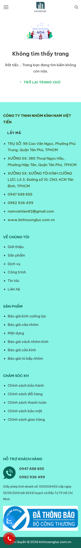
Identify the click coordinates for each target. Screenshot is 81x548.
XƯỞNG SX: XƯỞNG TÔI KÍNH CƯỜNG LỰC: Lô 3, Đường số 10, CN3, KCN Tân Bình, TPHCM (41, 179)
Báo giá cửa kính (22, 350)
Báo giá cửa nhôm (23, 324)
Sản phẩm (16, 255)
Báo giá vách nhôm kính (28, 341)
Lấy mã (14, 133)
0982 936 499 (20, 203)
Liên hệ (14, 289)
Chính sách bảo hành (26, 385)
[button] (6, 7)
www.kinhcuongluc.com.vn (31, 220)
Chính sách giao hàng (26, 419)
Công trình (17, 272)
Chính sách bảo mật (25, 411)
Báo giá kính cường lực (27, 316)
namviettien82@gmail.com (31, 211)
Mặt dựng (16, 333)
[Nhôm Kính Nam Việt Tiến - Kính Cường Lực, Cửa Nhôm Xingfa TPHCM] (40, 7)
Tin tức (13, 280)
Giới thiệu (16, 247)
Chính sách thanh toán (27, 402)
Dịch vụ (14, 264)
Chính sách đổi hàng (25, 394)
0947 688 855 (20, 194)
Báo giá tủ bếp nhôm (25, 358)
